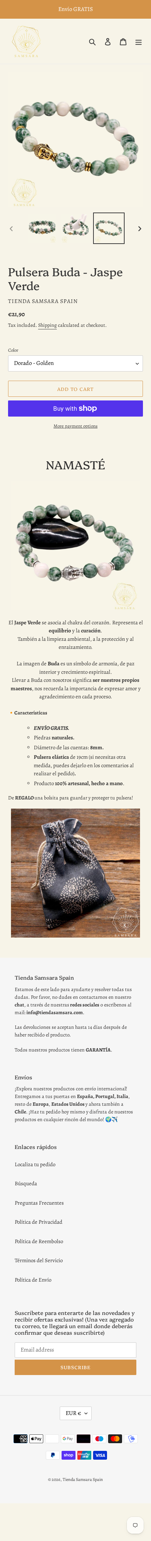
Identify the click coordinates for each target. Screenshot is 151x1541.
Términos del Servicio (39, 1260)
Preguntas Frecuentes (39, 1202)
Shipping (47, 325)
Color (13, 350)
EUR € (73, 1413)
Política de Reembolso (39, 1241)
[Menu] (138, 41)
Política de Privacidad (38, 1222)
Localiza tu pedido (35, 1164)
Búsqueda (26, 1183)
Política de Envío (33, 1279)
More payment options (75, 426)
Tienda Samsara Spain (83, 1479)
